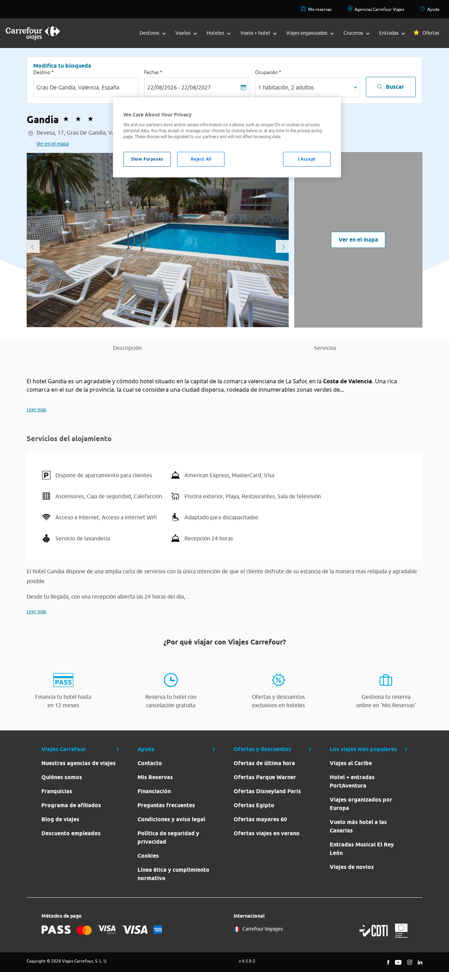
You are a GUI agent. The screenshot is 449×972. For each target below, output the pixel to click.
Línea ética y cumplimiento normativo (173, 874)
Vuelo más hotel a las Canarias (358, 826)
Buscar (395, 86)
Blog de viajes (60, 819)
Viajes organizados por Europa (361, 803)
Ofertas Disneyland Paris (267, 791)
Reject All (201, 159)
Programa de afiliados (71, 805)
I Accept (307, 159)
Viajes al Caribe (351, 763)
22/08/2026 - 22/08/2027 (179, 87)
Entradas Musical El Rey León (362, 848)
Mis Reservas (155, 777)
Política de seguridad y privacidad (168, 837)
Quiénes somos (61, 777)
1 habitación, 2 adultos (286, 87)
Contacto (150, 763)
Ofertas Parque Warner (265, 777)
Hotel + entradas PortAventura (352, 781)
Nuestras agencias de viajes (78, 763)
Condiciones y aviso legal (171, 819)
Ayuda (433, 9)
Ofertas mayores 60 (260, 819)
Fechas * (153, 72)
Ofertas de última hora (264, 763)
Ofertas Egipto (254, 805)
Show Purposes (147, 159)
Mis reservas (319, 9)
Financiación (154, 791)
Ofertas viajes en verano (267, 833)
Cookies (148, 855)
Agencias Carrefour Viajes (379, 9)
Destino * (43, 72)
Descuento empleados (71, 833)
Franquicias (56, 791)
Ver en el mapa (52, 144)
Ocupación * (268, 72)
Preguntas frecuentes (166, 805)
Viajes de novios (352, 867)
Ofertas (430, 33)
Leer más (36, 409)
